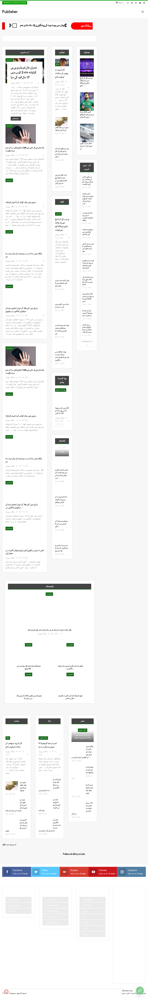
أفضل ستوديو (126, 993)
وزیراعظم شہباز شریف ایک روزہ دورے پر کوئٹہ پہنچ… (28, 667)
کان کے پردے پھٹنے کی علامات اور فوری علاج (61, 73)
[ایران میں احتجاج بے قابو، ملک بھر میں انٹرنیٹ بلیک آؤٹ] (45, 803)
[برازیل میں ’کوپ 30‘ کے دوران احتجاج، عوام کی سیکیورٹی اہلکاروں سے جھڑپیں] (20, 294)
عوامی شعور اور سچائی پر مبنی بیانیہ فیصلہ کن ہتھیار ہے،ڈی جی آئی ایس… (88, 199)
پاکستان (58, 214)
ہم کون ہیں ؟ (134, 977)
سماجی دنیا (87, 923)
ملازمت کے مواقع (133, 953)
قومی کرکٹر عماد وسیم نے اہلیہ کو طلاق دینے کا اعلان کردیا (62, 283)
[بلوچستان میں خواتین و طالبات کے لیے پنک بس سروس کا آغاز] (29, 683)
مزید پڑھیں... (15, 118)
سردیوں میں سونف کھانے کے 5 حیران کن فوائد (20, 202)
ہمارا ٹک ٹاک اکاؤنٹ (53, 911)
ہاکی (139, 972)
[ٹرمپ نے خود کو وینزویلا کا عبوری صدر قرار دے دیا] (50, 733)
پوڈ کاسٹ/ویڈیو (88, 900)
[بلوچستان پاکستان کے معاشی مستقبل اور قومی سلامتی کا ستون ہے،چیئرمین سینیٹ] (70, 683)
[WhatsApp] (140, 990)
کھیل (85, 928)
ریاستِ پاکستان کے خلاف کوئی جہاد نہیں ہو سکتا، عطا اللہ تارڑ (87, 281)
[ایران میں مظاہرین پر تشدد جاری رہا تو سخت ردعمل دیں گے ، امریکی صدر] (45, 823)
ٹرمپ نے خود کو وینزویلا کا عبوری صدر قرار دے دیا (87, 313)
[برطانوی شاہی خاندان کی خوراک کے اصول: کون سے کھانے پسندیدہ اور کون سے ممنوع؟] (78, 749)
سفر (85, 917)
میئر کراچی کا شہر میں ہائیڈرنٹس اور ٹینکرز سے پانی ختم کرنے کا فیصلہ (87, 181)
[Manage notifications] (6, 991)
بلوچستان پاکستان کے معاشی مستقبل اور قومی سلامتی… (70, 697)
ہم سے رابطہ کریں (123, 977)
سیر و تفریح (120, 938)
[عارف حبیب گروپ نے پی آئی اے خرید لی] (61, 298)
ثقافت (137, 913)
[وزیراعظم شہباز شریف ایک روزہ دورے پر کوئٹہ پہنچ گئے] (29, 653)
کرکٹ (119, 972)
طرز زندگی (127, 943)
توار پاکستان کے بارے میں (125, 913)
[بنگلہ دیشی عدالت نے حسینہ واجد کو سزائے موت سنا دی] (20, 239)
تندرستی (135, 908)
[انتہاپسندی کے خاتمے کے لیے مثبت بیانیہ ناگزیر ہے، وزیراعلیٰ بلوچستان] (70, 653)
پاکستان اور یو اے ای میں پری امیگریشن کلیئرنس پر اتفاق (61, 500)
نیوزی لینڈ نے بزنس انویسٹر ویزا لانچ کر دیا (89, 770)
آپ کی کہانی (121, 904)
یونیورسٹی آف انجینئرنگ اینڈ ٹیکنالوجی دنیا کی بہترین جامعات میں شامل (47, 25)
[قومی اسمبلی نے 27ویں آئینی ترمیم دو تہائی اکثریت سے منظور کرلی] (20, 536)
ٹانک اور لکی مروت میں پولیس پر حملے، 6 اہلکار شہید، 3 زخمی (88, 298)
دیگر (119, 928)
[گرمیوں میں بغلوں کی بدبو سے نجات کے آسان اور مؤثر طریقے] (11, 823)
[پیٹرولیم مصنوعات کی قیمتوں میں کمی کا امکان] (61, 515)
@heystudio (79, 854)
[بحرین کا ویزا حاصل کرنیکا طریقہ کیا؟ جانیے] (78, 788)
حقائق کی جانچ (122, 923)
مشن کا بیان (121, 953)
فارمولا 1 (136, 943)
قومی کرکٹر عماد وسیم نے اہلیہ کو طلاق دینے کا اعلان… (87, 115)
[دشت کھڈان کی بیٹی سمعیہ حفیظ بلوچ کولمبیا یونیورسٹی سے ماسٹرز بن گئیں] (61, 169)
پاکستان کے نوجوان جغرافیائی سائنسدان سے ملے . (61, 411)
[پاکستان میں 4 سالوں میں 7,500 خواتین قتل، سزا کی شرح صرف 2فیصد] (20, 133)
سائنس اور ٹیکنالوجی (129, 928)
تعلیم (128, 908)
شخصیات (129, 938)
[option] (62, 405)
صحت (119, 943)
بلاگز (57, 64)
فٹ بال (119, 948)
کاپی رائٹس (13, 911)
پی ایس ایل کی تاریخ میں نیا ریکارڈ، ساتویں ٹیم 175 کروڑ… (86, 82)
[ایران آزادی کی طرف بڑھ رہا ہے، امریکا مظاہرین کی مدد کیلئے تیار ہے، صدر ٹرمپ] (45, 783)
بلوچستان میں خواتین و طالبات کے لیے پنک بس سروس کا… (28, 697)
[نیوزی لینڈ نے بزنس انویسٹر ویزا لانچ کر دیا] (78, 770)
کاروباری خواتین (129, 967)
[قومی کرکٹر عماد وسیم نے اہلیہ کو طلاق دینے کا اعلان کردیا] (61, 274)
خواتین (86, 911)
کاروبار (119, 967)
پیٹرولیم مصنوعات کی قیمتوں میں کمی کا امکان (61, 524)
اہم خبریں (9, 60)
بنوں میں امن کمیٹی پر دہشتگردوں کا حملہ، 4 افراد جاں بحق (61, 548)
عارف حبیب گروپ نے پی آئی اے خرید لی (86, 146)
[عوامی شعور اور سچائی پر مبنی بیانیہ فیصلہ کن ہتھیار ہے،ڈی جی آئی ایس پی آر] (61, 464)
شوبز (137, 938)
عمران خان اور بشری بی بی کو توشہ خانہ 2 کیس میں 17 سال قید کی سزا (24, 73)
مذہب (133, 948)
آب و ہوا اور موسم (122, 899)
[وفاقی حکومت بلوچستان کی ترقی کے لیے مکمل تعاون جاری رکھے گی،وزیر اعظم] (49, 614)
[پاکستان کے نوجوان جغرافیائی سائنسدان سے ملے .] (62, 397)
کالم (138, 967)
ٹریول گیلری (135, 958)
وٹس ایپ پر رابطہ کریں (53, 923)
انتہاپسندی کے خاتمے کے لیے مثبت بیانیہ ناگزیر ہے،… (70, 667)
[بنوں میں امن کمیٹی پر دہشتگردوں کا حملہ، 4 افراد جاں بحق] (61, 539)
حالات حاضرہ (43, 738)
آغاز (57, 390)
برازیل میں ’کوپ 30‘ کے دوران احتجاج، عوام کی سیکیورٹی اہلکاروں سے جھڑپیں (21, 310)
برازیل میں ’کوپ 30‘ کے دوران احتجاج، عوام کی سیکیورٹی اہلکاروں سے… (21, 506)
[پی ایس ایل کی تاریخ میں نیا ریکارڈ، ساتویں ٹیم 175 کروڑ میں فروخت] (87, 67)
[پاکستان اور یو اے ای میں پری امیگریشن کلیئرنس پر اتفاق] (61, 491)
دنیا (137, 923)
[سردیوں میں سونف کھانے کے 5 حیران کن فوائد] (20, 188)
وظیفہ (126, 958)
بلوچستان (49, 594)
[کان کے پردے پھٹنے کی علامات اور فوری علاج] (62, 62)
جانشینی (120, 918)
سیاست (130, 933)
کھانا (126, 972)
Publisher (10, 12)
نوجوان (86, 934)
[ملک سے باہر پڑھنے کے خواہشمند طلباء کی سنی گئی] (78, 806)
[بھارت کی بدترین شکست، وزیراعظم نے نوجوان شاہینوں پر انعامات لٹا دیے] (61, 319)
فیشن (126, 948)
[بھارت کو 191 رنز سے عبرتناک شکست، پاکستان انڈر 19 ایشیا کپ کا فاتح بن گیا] (61, 346)
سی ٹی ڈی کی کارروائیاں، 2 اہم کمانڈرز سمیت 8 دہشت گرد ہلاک (87, 328)
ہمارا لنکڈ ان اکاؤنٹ (52, 917)
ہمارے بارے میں (15, 900)
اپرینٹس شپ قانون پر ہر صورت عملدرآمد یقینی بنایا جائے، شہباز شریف (88, 264)
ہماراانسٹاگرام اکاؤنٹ (53, 905)
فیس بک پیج (50, 900)
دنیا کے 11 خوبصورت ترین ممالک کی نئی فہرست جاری (82, 736)
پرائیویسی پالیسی (14, 905)
